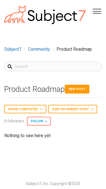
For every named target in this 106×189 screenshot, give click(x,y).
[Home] (45, 15)
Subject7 (12, 49)
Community (39, 49)
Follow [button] (37, 121)
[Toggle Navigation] (96, 11)
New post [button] (77, 89)
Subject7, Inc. (37, 183)
